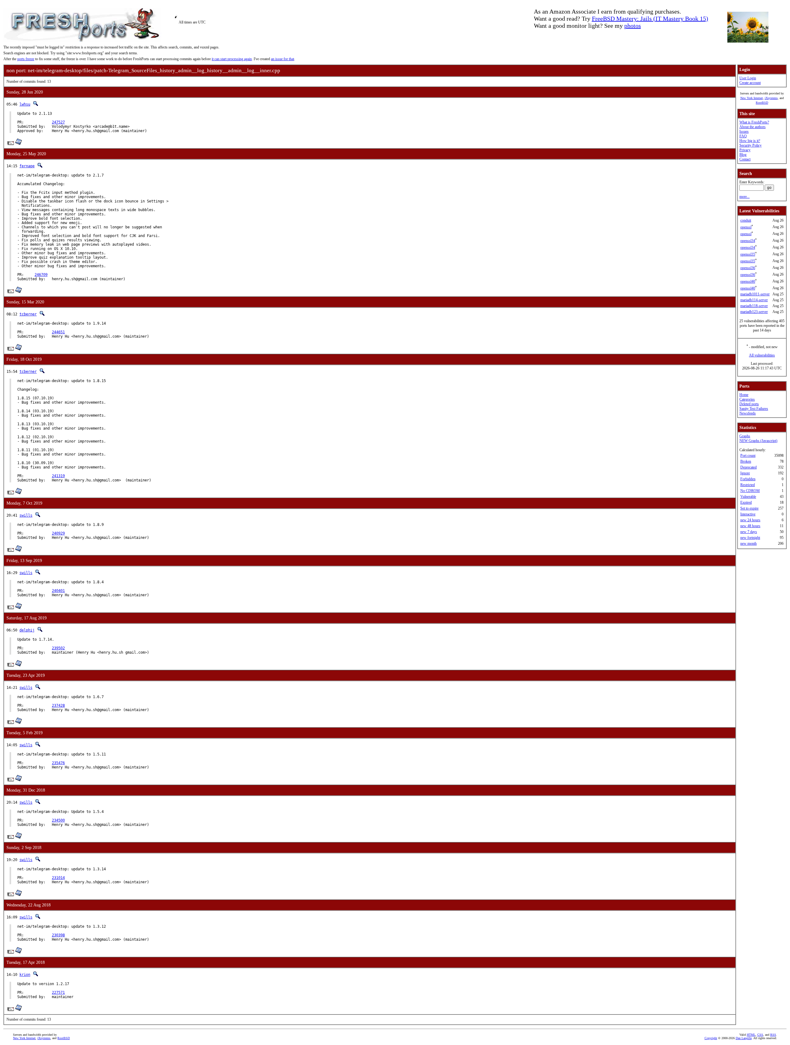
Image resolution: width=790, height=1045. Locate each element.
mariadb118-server (754, 306)
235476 (58, 763)
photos (632, 25)
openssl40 (747, 281)
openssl (745, 227)
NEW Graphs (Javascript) (758, 441)
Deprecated (748, 467)
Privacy (744, 150)
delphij (27, 630)
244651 (58, 332)
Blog (742, 154)
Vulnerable (748, 496)
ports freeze (25, 59)
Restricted (747, 485)
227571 (58, 992)
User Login (747, 78)
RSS (773, 1034)
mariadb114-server (754, 300)
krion (24, 974)
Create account (750, 83)
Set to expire (749, 508)
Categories (747, 399)
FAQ (743, 136)
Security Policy (750, 145)
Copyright (711, 1038)
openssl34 (747, 241)
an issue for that (282, 59)
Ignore (745, 473)
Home (743, 395)
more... (744, 196)
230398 (58, 935)
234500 (58, 820)
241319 (58, 476)
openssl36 (747, 268)
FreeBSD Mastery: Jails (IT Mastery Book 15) (650, 18)
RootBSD (762, 102)
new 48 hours (750, 526)
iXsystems (771, 98)
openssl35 (747, 254)
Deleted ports (749, 404)
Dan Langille (744, 1038)
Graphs (744, 436)
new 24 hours (750, 520)
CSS (760, 1034)
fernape (27, 166)
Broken (745, 461)
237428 (58, 705)
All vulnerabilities (762, 355)
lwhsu (24, 104)
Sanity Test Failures (753, 408)
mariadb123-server (754, 312)
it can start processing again (232, 59)
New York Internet (751, 98)
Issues (744, 131)
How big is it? (749, 141)
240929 (58, 533)
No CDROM (750, 491)
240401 (58, 591)
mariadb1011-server (755, 294)
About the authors (752, 127)
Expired (746, 502)
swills (25, 515)
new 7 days (748, 532)
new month (748, 543)
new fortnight (750, 537)
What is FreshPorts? (754, 122)
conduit (745, 220)
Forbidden (747, 479)
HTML (751, 1034)
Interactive (747, 514)
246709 (41, 275)
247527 (58, 122)
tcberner (28, 314)
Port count (747, 455)
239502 (58, 648)
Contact (744, 159)
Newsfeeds (747, 413)
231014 (58, 878)
